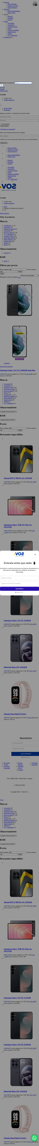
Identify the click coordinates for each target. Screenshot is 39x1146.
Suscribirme (19, 589)
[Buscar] (1, 85)
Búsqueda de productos (7, 83)
